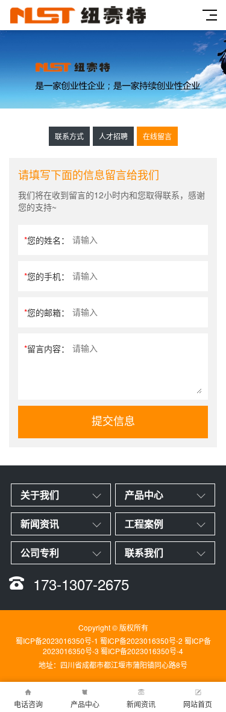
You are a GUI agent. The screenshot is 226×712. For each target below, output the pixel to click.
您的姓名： (46, 240)
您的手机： (46, 276)
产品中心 (85, 704)
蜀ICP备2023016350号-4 (142, 651)
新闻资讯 (141, 704)
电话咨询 (28, 704)
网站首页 (197, 704)
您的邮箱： (46, 312)
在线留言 (157, 136)
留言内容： (46, 348)
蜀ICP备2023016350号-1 (57, 640)
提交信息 (113, 421)
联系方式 (69, 136)
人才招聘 (113, 136)
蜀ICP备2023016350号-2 (141, 640)
